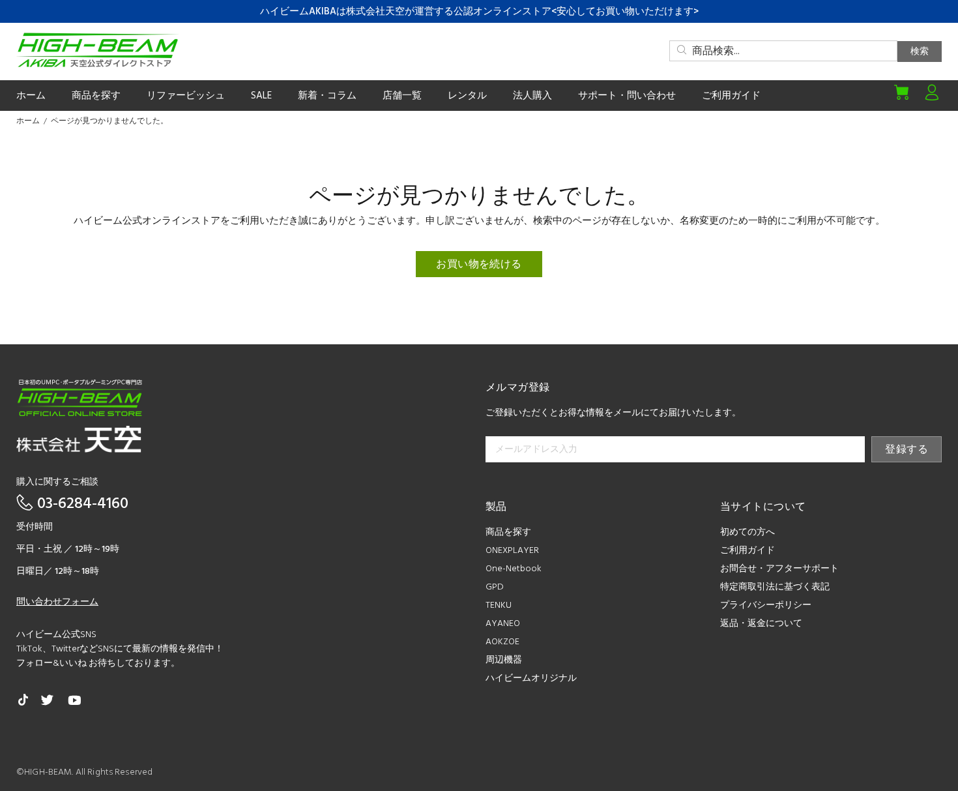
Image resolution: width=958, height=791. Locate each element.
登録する (906, 449)
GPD (495, 587)
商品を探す (508, 532)
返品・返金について (761, 623)
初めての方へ (747, 532)
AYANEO (503, 623)
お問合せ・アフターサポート (779, 568)
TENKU (499, 605)
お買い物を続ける (479, 264)
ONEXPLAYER (512, 550)
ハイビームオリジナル (531, 678)
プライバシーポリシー (765, 605)
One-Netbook (514, 568)
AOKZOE (502, 641)
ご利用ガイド (747, 550)
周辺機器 (504, 660)
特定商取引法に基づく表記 (775, 587)
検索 (919, 51)
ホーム (28, 121)
